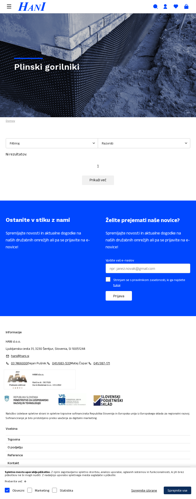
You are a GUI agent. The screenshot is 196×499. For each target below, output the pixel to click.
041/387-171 (101, 363)
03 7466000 (19, 363)
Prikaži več (98, 180)
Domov (10, 120)
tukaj (116, 285)
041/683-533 (61, 363)
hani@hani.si (20, 356)
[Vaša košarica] (186, 6)
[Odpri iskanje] (155, 6)
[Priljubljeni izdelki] (176, 6)
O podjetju (15, 447)
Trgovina (14, 439)
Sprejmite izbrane (144, 490)
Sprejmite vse (177, 490)
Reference (15, 455)
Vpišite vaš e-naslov (120, 260)
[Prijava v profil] (165, 6)
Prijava (118, 296)
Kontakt (13, 463)
